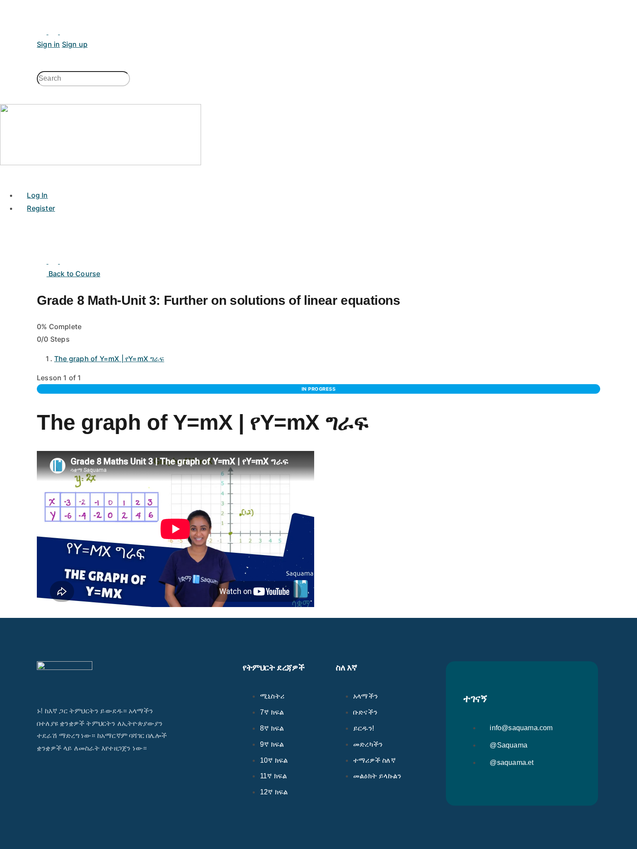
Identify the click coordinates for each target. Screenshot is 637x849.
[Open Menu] (5, 39)
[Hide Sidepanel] (5, 64)
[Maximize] (64, 31)
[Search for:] (83, 78)
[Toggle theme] (48, 31)
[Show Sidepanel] (16, 64)
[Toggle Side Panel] (41, 6)
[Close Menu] (5, 175)
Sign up (75, 44)
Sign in (48, 44)
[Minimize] (76, 31)
